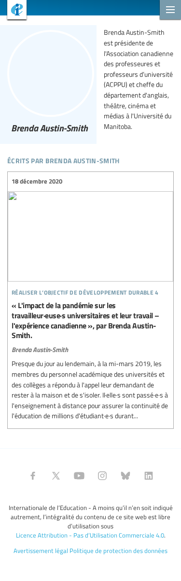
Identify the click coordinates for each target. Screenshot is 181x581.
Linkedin (148, 476)
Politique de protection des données (118, 550)
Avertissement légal (41, 550)
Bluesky (125, 476)
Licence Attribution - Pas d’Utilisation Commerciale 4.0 (90, 535)
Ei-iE (13, 10)
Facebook (33, 476)
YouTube (79, 476)
